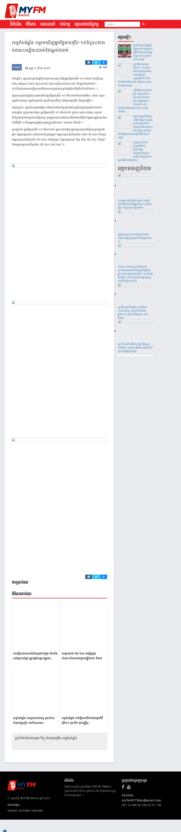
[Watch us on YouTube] (129, 787)
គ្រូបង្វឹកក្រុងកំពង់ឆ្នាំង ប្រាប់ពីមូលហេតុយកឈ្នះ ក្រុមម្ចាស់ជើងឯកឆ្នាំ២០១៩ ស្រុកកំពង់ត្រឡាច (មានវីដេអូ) (133, 312)
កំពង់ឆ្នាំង (17, 67)
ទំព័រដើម (15, 24)
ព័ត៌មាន (31, 24)
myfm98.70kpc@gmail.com (141, 800)
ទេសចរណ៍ (47, 24)
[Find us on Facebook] (124, 787)
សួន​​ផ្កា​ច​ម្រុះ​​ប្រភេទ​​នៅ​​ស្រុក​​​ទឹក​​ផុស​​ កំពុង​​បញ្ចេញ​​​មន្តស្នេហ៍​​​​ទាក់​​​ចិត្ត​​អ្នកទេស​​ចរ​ (135, 238)
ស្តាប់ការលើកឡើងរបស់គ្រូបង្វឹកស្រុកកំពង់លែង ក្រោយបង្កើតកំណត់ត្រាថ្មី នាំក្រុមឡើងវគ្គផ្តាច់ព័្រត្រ (135, 347)
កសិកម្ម (65, 24)
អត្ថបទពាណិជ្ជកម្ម (86, 24)
